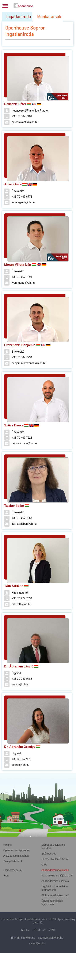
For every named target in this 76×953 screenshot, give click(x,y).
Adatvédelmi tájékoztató (55, 881)
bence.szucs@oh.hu (24, 443)
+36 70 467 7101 (22, 116)
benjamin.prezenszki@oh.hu (29, 363)
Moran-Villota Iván (18, 264)
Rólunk (7, 844)
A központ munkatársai (16, 855)
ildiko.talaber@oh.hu (24, 523)
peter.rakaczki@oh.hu (25, 122)
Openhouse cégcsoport (16, 850)
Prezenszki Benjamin (20, 345)
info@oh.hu (28, 937)
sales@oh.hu (37, 943)
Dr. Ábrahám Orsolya (20, 746)
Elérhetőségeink (12, 870)
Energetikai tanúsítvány (54, 859)
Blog (6, 875)
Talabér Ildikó (14, 505)
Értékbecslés (48, 853)
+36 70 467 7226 (22, 437)
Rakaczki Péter (15, 104)
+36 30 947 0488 (22, 678)
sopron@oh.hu (20, 684)
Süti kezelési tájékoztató (55, 895)
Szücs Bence (14, 425)
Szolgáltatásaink (12, 861)
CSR (44, 864)
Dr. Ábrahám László (19, 666)
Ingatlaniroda (18, 16)
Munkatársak (49, 16)
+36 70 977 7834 (22, 598)
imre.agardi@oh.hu (23, 202)
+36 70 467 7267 (22, 518)
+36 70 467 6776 (22, 196)
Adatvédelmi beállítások (55, 870)
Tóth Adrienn (14, 586)
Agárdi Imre (13, 184)
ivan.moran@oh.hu (23, 282)
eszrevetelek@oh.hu (50, 937)
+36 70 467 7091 (22, 277)
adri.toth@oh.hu (21, 604)
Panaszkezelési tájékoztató (57, 875)
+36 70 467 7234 (22, 357)
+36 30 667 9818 (22, 759)
